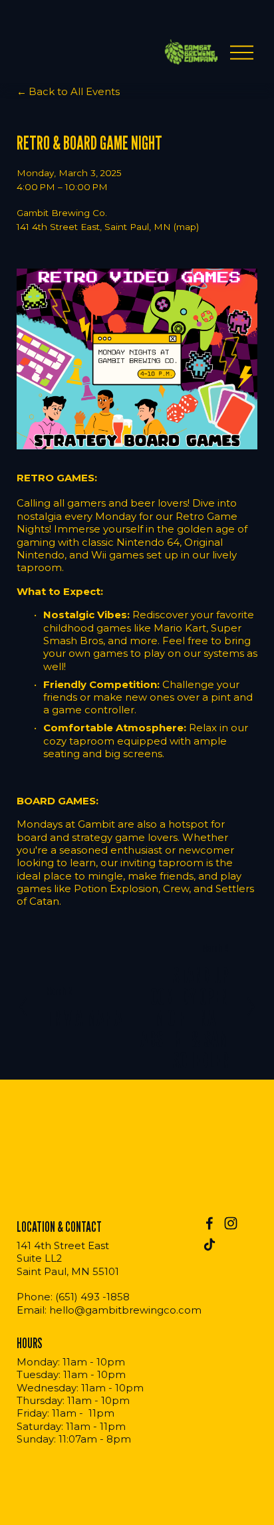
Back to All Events (74, 92)
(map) (186, 226)
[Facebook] (209, 1223)
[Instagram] (230, 1223)
